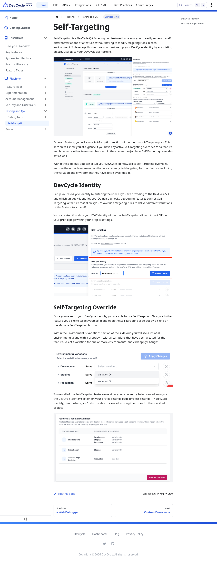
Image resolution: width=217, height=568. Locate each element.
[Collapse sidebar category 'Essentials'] (45, 38)
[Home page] (57, 16)
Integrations (83, 5)
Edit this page (66, 494)
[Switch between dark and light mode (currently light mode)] (211, 5)
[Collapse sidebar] (25, 519)
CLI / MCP (102, 5)
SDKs (55, 5)
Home (42, 5)
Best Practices (123, 5)
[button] (25, 78)
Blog (116, 534)
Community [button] (143, 5)
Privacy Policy (134, 534)
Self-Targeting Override (192, 23)
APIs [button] (65, 5)
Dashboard (99, 534)
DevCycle (79, 534)
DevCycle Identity (190, 18)
